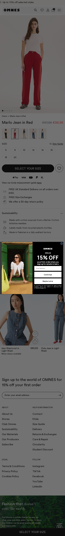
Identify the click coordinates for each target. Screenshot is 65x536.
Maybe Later (48, 281)
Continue (48, 275)
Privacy (41, 288)
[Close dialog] (61, 243)
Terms (37, 288)
